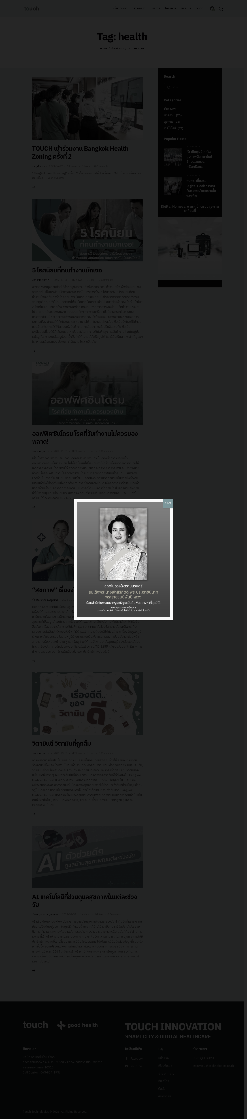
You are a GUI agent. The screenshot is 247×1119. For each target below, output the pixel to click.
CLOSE (168, 503)
